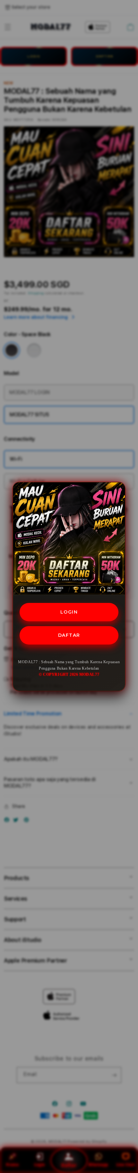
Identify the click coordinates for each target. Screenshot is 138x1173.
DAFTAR (69, 635)
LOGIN (69, 612)
